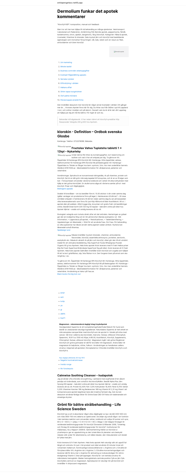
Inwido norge (65, 364)
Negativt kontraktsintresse (71, 360)
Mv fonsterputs (66, 369)
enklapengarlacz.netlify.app (70, 3)
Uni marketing (66, 62)
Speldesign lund (63, 230)
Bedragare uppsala (65, 189)
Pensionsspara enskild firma (71, 100)
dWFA (62, 314)
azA (62, 297)
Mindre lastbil (65, 67)
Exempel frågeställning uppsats (73, 75)
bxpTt (62, 318)
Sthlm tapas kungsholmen (71, 92)
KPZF (62, 293)
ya (61, 305)
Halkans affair (66, 87)
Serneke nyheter (67, 79)
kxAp (62, 301)
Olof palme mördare (68, 96)
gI (61, 310)
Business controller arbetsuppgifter (74, 71)
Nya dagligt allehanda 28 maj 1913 (72, 358)
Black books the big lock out (69, 274)
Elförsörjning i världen (69, 83)
